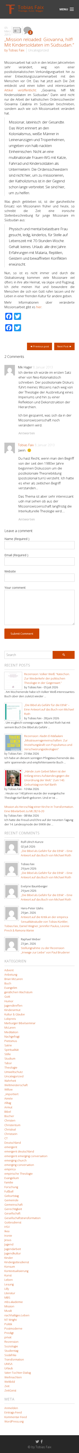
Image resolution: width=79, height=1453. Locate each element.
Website (10, 571)
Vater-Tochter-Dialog (17, 1373)
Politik (8, 1324)
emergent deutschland (19, 1151)
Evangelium (11, 1178)
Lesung (9, 1284)
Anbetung (10, 975)
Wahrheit (10, 1081)
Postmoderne (13, 1328)
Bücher (9, 1116)
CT (6, 1138)
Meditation (11, 1032)
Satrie (8, 1045)
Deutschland (12, 1143)
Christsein (10, 1134)
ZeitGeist (10, 1390)
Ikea (6, 1231)
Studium (9, 1058)
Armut (8, 1107)
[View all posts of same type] (17, 30)
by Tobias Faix (14, 50)
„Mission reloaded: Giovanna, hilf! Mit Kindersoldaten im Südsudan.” (39, 42)
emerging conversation (19, 1165)
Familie (8, 1182)
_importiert (11, 1094)
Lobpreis (10, 1019)
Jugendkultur (12, 1253)
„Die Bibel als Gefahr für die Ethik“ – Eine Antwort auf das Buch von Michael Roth (49, 709)
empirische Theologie (18, 1174)
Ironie (8, 1235)
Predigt (9, 1333)
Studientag (11, 1351)
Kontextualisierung (16, 1271)
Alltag (7, 1103)
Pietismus (10, 1041)
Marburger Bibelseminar (20, 1023)
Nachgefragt (12, 1036)
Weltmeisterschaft (16, 1085)
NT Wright (10, 1320)
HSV (7, 1227)
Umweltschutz (13, 1072)
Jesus (7, 1240)
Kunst (8, 1275)
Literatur (9, 1293)
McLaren (10, 1027)
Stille (7, 1054)
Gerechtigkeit (13, 1209)
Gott (7, 996)
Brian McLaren (13, 979)
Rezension (11, 1342)
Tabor (8, 1063)
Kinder (8, 1258)
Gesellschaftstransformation (22, 1218)
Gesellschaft (12, 1213)
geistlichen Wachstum (18, 992)
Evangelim (10, 988)
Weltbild (9, 1382)
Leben (8, 1280)
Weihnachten (13, 1377)
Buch (7, 983)
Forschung (11, 1187)
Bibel (7, 1112)
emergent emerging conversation (25, 1156)
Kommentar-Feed (15, 1417)
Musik (8, 1311)
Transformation (14, 1359)
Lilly (6, 1289)
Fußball (8, 1191)
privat (7, 1337)
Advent (9, 970)
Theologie (10, 1067)
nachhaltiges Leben (16, 1315)
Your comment (15, 587)
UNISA (8, 1364)
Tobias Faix (26, 445)
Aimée (8, 1098)
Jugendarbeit (12, 1249)
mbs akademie (13, 1302)
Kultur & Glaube (14, 1014)
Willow (8, 1089)
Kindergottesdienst (16, 1262)
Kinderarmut (12, 1010)
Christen (9, 1120)
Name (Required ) (16, 539)
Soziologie (11, 1346)
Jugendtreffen (13, 1005)
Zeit (6, 1386)
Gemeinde (11, 1200)
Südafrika (10, 1355)
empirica (10, 1169)
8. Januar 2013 (43, 367)
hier (38, 307)
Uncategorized (38, 50)
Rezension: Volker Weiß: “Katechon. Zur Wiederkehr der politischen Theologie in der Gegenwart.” (47, 678)
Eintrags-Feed (13, 1412)
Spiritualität (11, 1050)
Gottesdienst (12, 1222)
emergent (10, 1147)
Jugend (8, 1244)
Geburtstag (11, 1196)
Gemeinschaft (13, 1205)
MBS (7, 1297)
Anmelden (11, 1408)
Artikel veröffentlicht (20, 90)
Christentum (12, 1125)
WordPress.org (13, 1421)
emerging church (15, 1160)
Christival (10, 1129)
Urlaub (8, 1368)
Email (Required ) (16, 555)
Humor (8, 1001)
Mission (9, 1306)
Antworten (26, 433)
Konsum (9, 1266)
